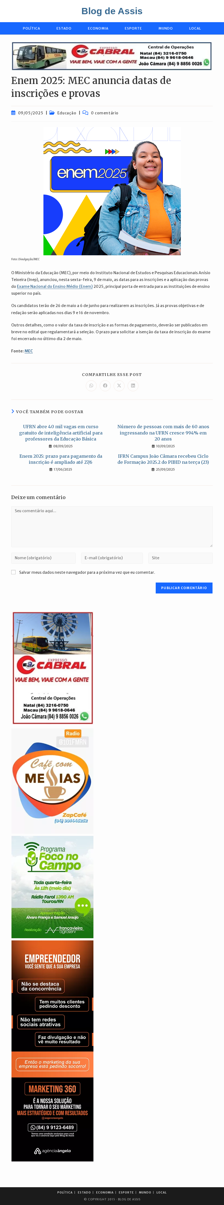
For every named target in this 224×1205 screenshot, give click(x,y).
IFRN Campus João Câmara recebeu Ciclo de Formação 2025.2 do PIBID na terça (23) (163, 459)
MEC (29, 351)
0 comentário (105, 113)
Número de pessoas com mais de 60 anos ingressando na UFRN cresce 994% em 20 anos (163, 433)
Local (162, 1192)
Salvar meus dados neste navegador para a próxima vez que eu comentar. (87, 572)
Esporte (126, 1192)
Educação (66, 113)
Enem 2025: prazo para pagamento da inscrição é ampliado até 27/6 (60, 459)
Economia (105, 1192)
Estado (84, 1192)
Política (65, 1192)
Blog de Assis (112, 11)
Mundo (145, 1192)
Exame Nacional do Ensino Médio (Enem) (55, 286)
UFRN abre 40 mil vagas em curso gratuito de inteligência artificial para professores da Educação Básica (60, 433)
